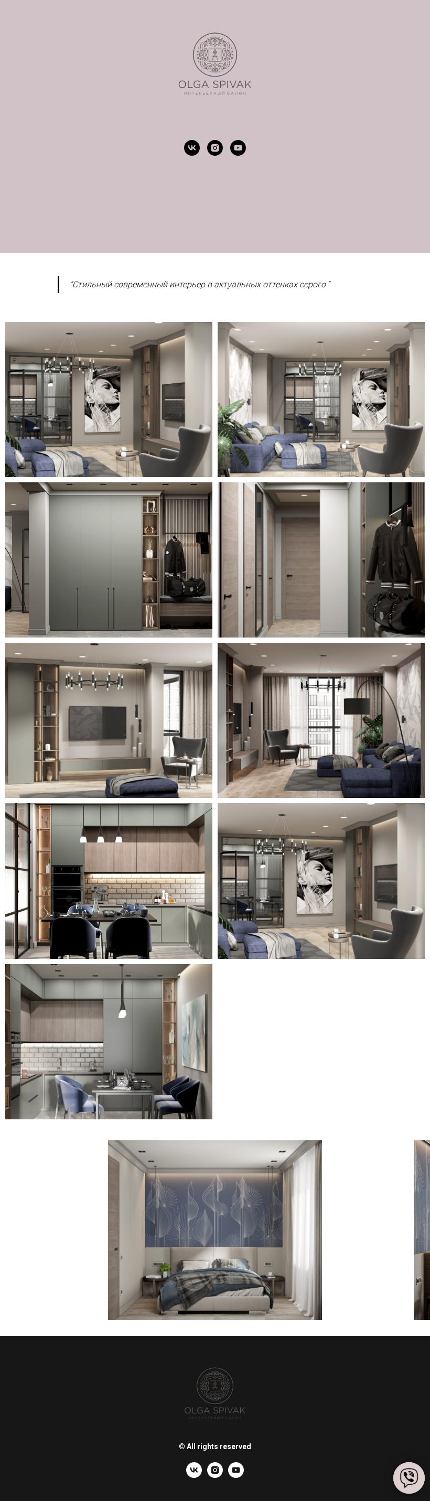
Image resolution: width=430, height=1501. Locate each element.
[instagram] (215, 148)
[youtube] (238, 148)
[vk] (192, 148)
